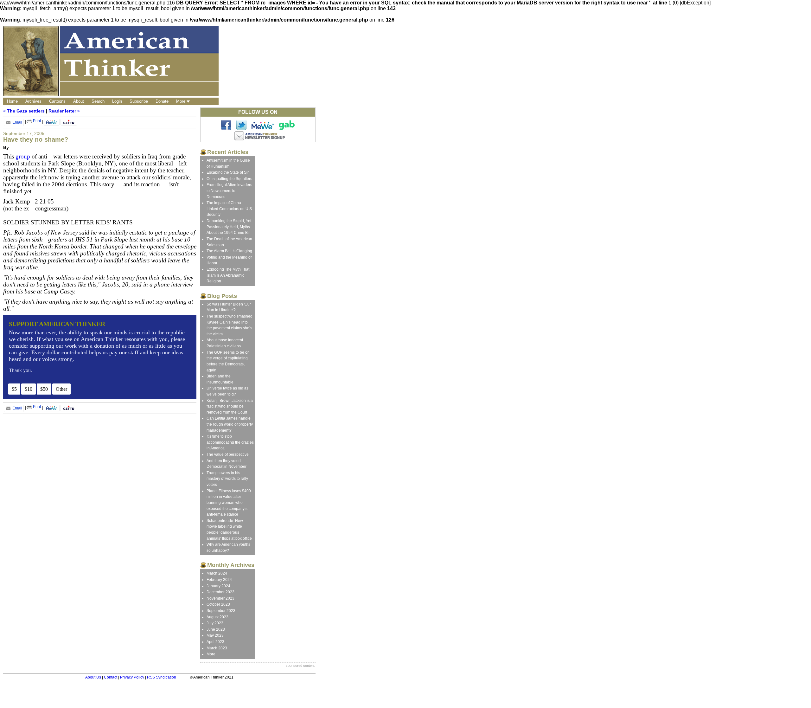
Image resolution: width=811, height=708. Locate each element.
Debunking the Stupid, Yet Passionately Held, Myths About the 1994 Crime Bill (229, 227)
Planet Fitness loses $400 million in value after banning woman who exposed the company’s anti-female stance (229, 503)
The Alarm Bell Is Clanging (229, 251)
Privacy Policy (132, 677)
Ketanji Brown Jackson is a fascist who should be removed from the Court (230, 406)
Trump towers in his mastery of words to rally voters (227, 479)
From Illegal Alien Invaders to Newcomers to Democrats (229, 191)
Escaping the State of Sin (228, 172)
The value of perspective (228, 454)
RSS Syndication (161, 677)
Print (36, 121)
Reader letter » (64, 110)
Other (61, 389)
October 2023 (218, 604)
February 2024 (219, 579)
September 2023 (221, 610)
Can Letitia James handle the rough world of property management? (230, 424)
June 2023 (216, 629)
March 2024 (217, 573)
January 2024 (218, 586)
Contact (110, 677)
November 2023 (220, 598)
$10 (28, 389)
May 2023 (215, 635)
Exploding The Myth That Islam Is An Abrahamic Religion (228, 275)
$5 (14, 389)
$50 (44, 389)
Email (16, 122)
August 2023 (217, 617)
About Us (93, 677)
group (23, 156)
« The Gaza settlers (24, 110)
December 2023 (220, 592)
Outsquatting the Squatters (229, 179)
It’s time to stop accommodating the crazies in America (230, 442)
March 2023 (217, 648)
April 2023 (215, 642)
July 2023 (215, 623)
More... (212, 654)
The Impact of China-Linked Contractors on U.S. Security (230, 209)
